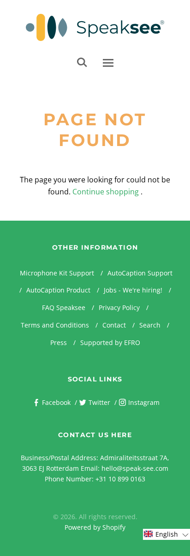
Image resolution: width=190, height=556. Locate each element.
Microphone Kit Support (57, 273)
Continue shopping (105, 192)
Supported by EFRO (110, 342)
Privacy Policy (119, 307)
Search (149, 325)
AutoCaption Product (58, 290)
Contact (114, 325)
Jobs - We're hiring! (133, 290)
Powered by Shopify (95, 527)
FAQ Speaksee (63, 307)
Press (58, 342)
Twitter (99, 402)
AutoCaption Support (139, 273)
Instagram (144, 402)
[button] (166, 534)
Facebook (56, 402)
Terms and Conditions (55, 325)
